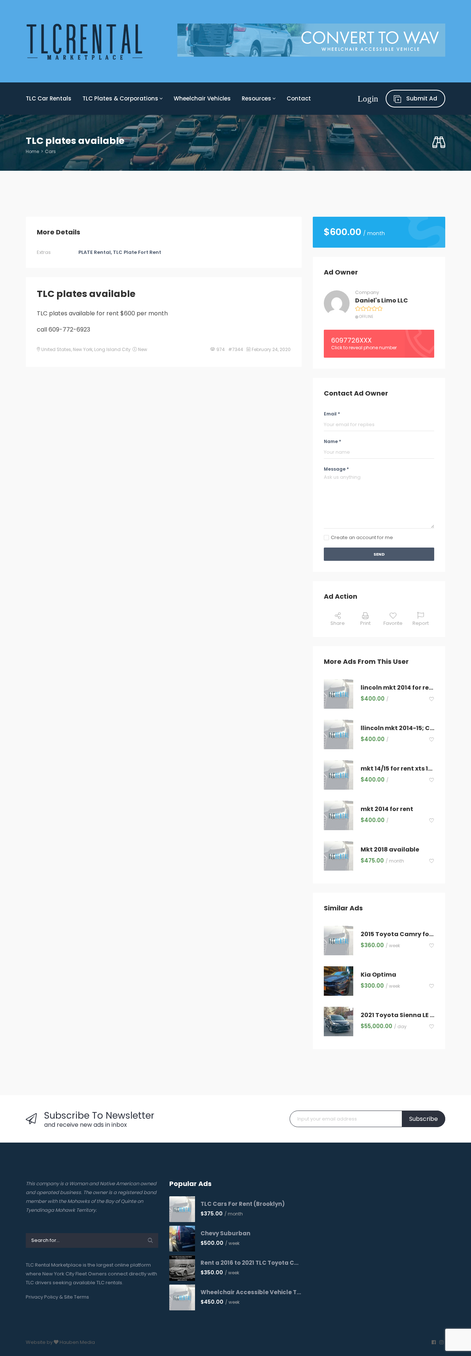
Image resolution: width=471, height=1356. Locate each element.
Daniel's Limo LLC (381, 301)
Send (379, 554)
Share (337, 623)
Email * (332, 414)
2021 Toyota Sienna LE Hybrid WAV (397, 1015)
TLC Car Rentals (48, 98)
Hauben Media (77, 1342)
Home (32, 151)
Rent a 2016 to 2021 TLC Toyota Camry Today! (251, 1263)
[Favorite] (431, 699)
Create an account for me (362, 537)
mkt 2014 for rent (387, 809)
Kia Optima (378, 975)
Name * (332, 441)
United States (56, 349)
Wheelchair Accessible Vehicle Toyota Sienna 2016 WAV (251, 1292)
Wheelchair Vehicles (202, 98)
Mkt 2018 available (390, 850)
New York (82, 349)
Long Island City (112, 349)
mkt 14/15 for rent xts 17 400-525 (397, 769)
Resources (257, 98)
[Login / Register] (368, 98)
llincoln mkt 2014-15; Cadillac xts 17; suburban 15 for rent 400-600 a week (397, 728)
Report (420, 623)
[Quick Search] (438, 142)
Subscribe (423, 1119)
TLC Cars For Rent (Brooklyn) (243, 1204)
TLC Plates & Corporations (121, 98)
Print (365, 623)
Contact (299, 98)
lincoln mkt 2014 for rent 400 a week (397, 688)
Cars (50, 151)
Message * (336, 469)
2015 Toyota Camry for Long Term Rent (397, 934)
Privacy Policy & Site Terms (57, 1296)
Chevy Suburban (225, 1233)
